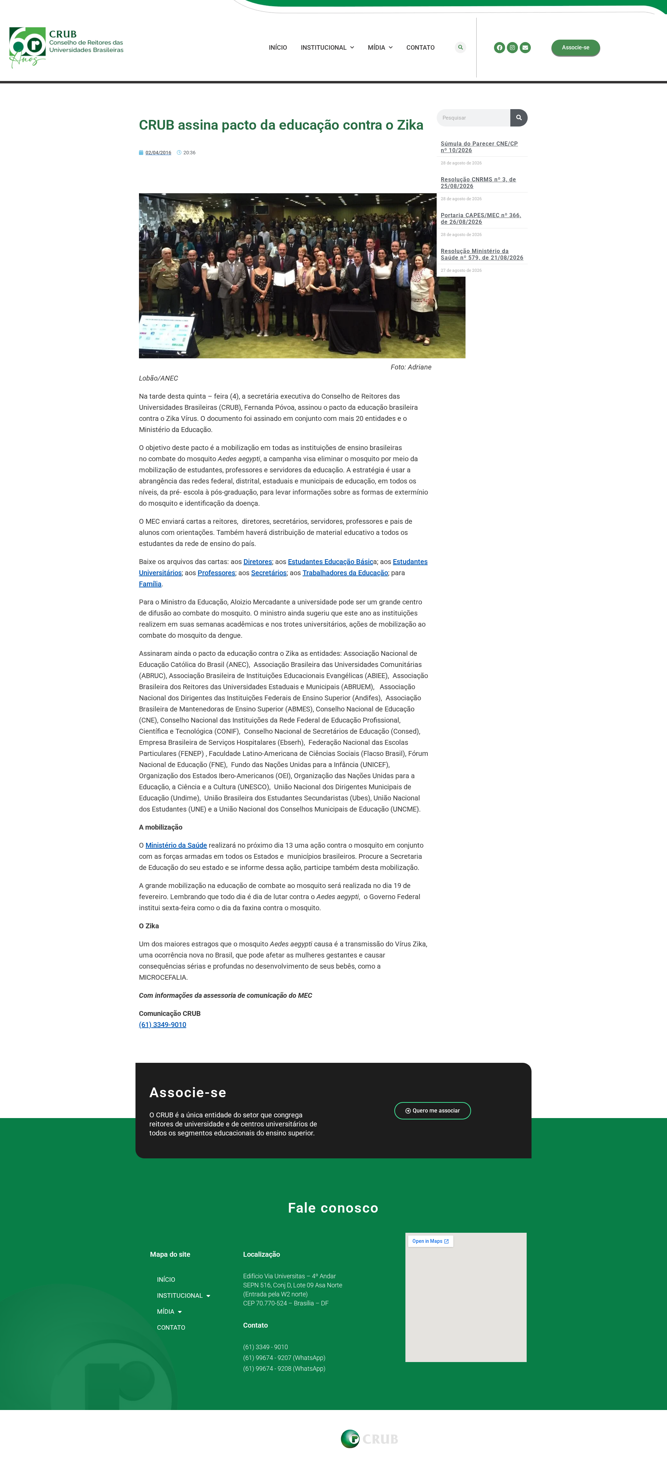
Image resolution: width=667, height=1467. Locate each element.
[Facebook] (499, 47)
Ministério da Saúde (176, 845)
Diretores (258, 561)
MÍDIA (376, 47)
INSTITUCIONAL (324, 47)
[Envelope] (525, 47)
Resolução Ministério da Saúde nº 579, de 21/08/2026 (482, 254)
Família (150, 584)
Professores (216, 573)
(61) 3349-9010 (162, 1024)
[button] (460, 47)
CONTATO (420, 47)
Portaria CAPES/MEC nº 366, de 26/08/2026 (481, 218)
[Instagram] (512, 47)
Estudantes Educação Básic (330, 561)
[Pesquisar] (519, 118)
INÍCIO (278, 47)
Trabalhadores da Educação (345, 573)
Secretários (269, 573)
